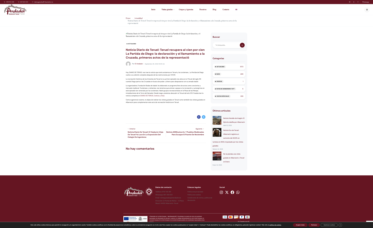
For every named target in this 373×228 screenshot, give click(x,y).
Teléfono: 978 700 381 (163, 192)
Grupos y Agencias (186, 10)
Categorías (218, 58)
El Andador (137, 64)
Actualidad (138, 18)
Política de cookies (194, 195)
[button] (367, 9)
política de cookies (275, 225)
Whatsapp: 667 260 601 (164, 195)
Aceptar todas (300, 225)
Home (128, 18)
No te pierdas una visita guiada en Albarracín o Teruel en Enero (233, 158)
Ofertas (219, 81)
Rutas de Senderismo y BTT (226, 89)
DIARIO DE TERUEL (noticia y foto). (152, 96)
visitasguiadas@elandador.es (43, 2)
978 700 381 (10, 2)
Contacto (225, 10)
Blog (214, 10)
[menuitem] (236, 9)
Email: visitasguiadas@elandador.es (168, 198)
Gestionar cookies (329, 225)
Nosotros (202, 10)
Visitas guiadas (167, 10)
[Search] (242, 45)
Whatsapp (365, 2)
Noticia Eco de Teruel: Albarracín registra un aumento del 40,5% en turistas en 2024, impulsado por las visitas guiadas (228, 138)
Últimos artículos (222, 110)
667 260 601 (24, 2)
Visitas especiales (223, 96)
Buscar (216, 37)
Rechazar (314, 225)
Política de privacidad (195, 192)
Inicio (153, 10)
